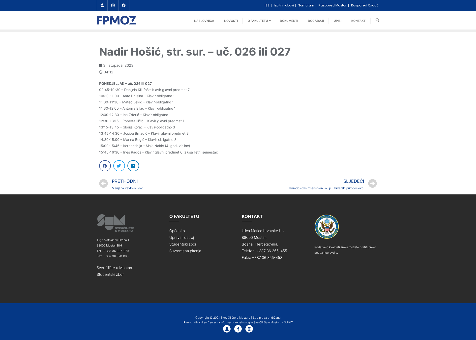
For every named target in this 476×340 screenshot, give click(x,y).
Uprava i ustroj (181, 237)
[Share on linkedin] (133, 165)
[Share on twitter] (119, 165)
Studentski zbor (110, 274)
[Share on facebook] (105, 165)
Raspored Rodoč (365, 5)
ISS (267, 5)
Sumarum (306, 5)
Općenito (177, 230)
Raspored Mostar (333, 5)
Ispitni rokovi (284, 5)
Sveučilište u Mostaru (115, 267)
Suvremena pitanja (185, 250)
